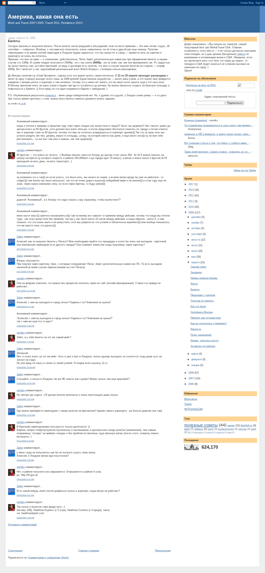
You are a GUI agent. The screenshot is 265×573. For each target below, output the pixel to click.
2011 (191, 201)
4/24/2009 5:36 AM (25, 204)
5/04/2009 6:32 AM (25, 479)
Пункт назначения (201, 334)
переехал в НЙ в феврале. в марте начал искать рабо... (217, 134)
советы (241, 54)
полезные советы (201, 425)
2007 (191, 378)
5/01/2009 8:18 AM (25, 441)
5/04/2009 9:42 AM (25, 495)
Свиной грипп (198, 266)
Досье (194, 283)
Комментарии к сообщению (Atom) (48, 557)
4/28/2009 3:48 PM (25, 326)
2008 (191, 372)
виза (187, 429)
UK (189, 432)
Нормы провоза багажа (204, 278)
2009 (191, 212)
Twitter (188, 404)
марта (195, 353)
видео (231, 425)
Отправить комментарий (22, 524)
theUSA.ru (246, 425)
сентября (197, 234)
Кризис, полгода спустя (204, 340)
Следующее (15, 550)
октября (196, 228)
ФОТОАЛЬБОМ (193, 409)
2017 (191, 184)
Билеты (14, 41)
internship (198, 432)
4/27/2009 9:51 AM (25, 249)
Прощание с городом (203, 295)
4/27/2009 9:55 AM (25, 272)
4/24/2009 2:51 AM (25, 143)
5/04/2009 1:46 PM (25, 518)
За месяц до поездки (203, 346)
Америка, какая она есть (43, 16)
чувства (242, 429)
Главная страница (88, 550)
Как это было (198, 306)
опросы (198, 429)
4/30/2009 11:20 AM (26, 415)
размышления (226, 429)
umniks (21, 150)
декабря (196, 217)
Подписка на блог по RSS (201, 85)
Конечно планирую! (195, 120)
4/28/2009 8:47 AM (25, 307)
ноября (195, 222)
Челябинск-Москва (202, 312)
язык (229, 432)
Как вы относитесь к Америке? (209, 323)
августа (196, 239)
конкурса (50, 95)
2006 (191, 384)
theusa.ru (196, 329)
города (209, 432)
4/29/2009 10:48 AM (26, 367)
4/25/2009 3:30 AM (25, 230)
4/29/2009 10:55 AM (26, 383)
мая (194, 256)
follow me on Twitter (245, 170)
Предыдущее (163, 550)
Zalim (20, 236)
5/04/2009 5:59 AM (25, 460)
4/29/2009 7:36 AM (25, 342)
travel (210, 429)
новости (220, 432)
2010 (191, 206)
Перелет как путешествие (206, 317)
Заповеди (196, 272)
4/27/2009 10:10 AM (26, 291)
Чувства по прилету (202, 300)
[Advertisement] (78, 537)
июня (194, 250)
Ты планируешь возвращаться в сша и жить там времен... (218, 125)
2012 (191, 195)
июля (194, 245)
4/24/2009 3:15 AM (25, 188)
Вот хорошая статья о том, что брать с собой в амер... (216, 143)
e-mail (198, 90)
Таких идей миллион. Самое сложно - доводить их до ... (217, 151)
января (195, 365)
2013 (191, 189)
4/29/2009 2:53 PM (25, 399)
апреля (195, 262)
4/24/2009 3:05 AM (25, 166)
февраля (197, 359)
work (253, 429)
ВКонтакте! (190, 399)
